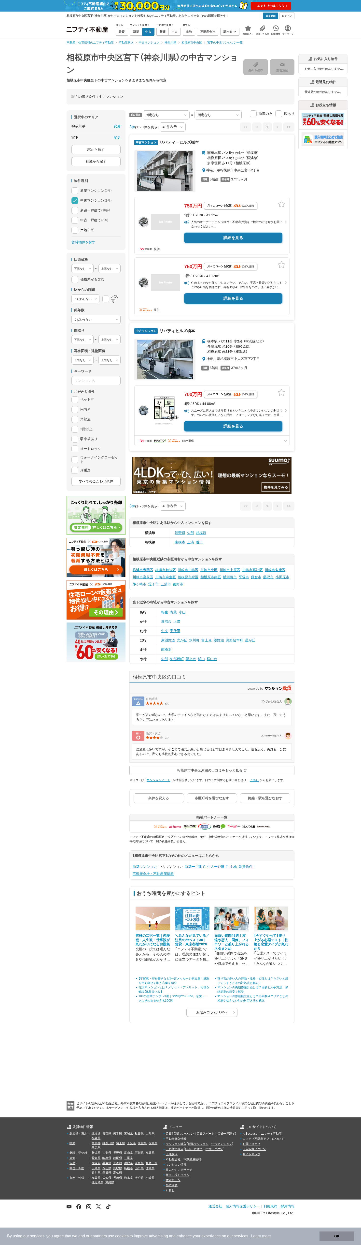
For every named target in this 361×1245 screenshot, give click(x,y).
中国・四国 (76, 1168)
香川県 (96, 1172)
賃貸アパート (205, 1133)
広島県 (96, 1168)
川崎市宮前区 (143, 577)
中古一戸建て (217, 867)
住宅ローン (173, 1180)
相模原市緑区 (188, 577)
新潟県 (96, 1153)
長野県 (117, 1153)
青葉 (173, 612)
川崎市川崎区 (188, 570)
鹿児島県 (97, 1182)
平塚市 (244, 577)
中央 (164, 631)
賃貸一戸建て (226, 1133)
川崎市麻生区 (165, 577)
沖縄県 (109, 1182)
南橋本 (180, 542)
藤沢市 (268, 577)
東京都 (96, 1143)
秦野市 (178, 584)
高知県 (117, 1172)
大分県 (139, 1178)
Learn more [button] (261, 1236)
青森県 (106, 1133)
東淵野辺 (168, 640)
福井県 (150, 1153)
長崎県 (117, 1178)
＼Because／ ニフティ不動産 (262, 1133)
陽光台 (191, 659)
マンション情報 (176, 1164)
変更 (117, 126)
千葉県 (131, 1143)
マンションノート (158, 780)
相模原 (201, 533)
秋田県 (139, 1133)
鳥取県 (117, 1168)
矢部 (190, 533)
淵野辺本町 (234, 640)
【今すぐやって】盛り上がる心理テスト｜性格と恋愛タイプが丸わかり (271, 942)
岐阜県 (106, 1158)
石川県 (139, 1153)
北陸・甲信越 (78, 1153)
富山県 (128, 1153)
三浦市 (166, 584)
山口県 (139, 1168)
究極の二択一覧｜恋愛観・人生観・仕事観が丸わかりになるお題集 (153, 940)
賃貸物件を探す (83, 242)
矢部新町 (177, 659)
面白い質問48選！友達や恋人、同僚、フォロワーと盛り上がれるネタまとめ (231, 942)
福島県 (96, 1138)
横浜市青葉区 (143, 570)
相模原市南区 (210, 577)
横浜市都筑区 (165, 570)
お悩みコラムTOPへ (211, 1012)
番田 (199, 542)
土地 (233, 867)
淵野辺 (180, 533)
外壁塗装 (172, 1185)
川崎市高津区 (252, 570)
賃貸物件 (245, 867)
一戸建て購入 (174, 1149)
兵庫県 (106, 1163)
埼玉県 (120, 1143)
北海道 (96, 1133)
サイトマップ (251, 1154)
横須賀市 (230, 577)
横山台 (212, 659)
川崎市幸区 (209, 570)
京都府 (117, 1163)
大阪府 (96, 1163)
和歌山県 (151, 1163)
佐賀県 (106, 1178)
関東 (72, 1143)
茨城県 (142, 1143)
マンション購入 (176, 1144)
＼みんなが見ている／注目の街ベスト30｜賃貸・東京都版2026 (192, 940)
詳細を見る (233, 238)
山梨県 (106, 1153)
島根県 (128, 1168)
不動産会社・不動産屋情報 (153, 874)
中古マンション (221, 1144)
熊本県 (128, 1178)
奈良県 (139, 1163)
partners (100, 1236)
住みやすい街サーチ (179, 1169)
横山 (201, 659)
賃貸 (169, 1133)
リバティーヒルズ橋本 (179, 142)
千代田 (175, 631)
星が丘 (250, 640)
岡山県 (106, 1168)
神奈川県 (108, 1143)
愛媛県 (106, 1172)
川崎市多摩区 (275, 570)
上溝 (190, 542)
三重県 (128, 1158)
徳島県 (150, 1168)
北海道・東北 (78, 1133)
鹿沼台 (166, 621)
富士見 (206, 640)
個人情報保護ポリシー (243, 1206)
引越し (170, 1190)
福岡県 (96, 1178)
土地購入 (172, 1154)
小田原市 (282, 577)
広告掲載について (254, 1149)
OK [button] (336, 1236)
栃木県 (153, 1143)
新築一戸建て (195, 867)
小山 (182, 612)
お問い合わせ (251, 1144)
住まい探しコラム (177, 1175)
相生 (164, 612)
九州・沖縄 (76, 1178)
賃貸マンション (183, 1133)
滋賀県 (128, 1163)
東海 (72, 1158)
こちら (254, 780)
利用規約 (270, 1206)
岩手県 (117, 1133)
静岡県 (117, 1158)
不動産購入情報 (176, 1139)
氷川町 (194, 640)
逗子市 (153, 584)
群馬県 (96, 1147)
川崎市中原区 (230, 570)
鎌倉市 (256, 577)
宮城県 (128, 1133)
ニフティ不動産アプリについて (263, 1139)
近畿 (72, 1163)
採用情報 (287, 1206)
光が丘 (182, 640)
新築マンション (145, 867)
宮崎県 (150, 1178)
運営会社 (215, 1206)
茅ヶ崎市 (139, 584)
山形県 (150, 1133)
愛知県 (96, 1158)
